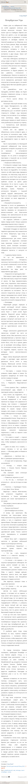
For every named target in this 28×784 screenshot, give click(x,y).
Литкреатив (5, 6)
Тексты (12, 6)
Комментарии (5, 776)
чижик (9, 772)
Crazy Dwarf (23, 16)
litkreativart (5, 2)
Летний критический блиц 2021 (12, 8)
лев (14, 770)
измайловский (8, 770)
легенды (18, 770)
